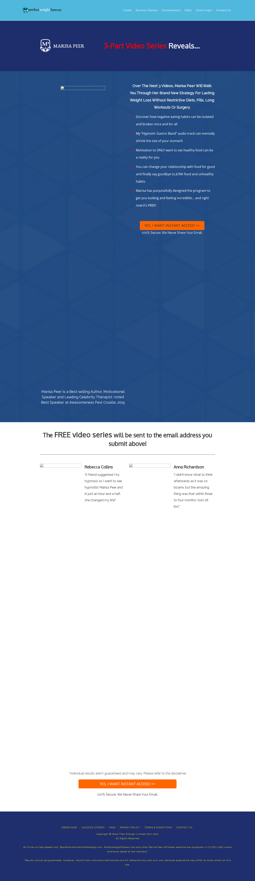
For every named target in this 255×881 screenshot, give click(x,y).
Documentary (171, 10)
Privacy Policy (130, 827)
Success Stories (147, 10)
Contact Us (223, 10)
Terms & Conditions (158, 827)
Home (127, 10)
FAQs (188, 10)
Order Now (69, 827)
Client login (204, 10)
